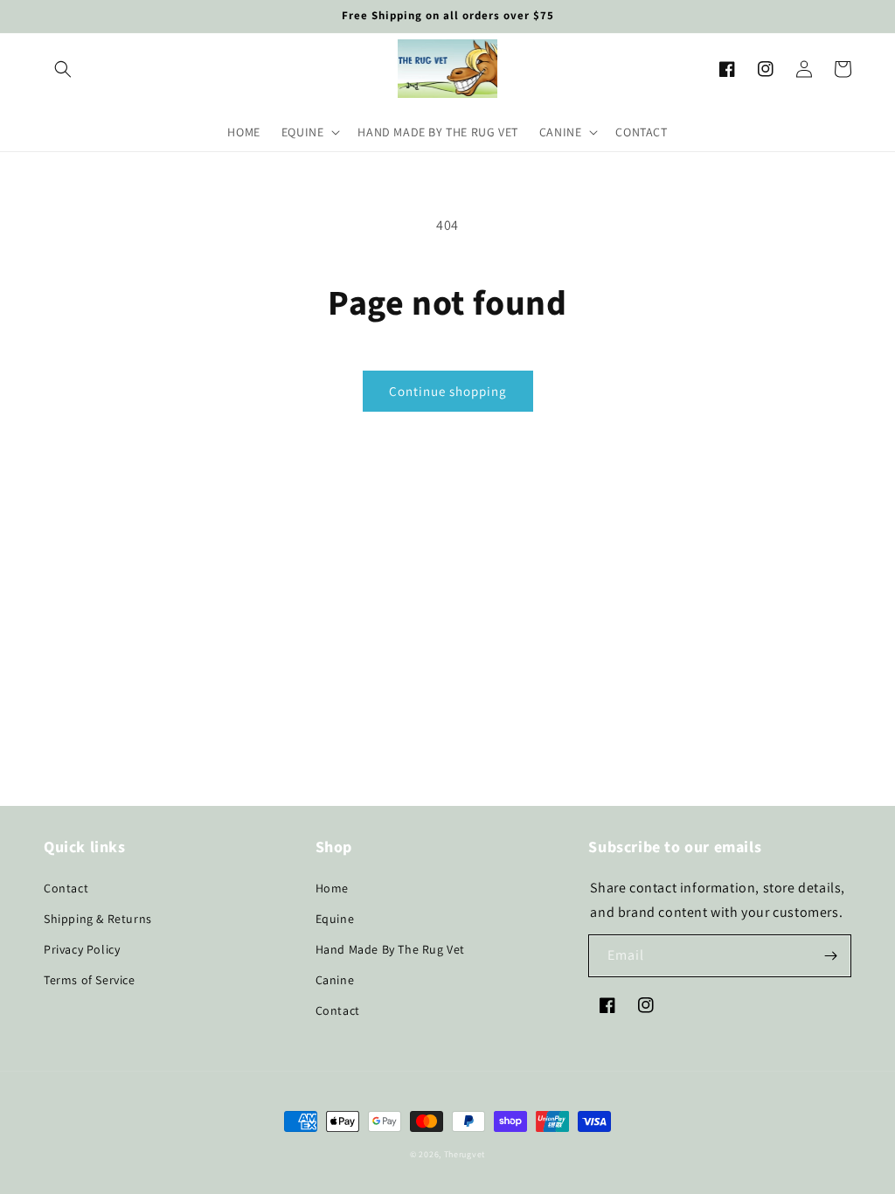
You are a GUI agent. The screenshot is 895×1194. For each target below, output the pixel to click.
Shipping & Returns (98, 919)
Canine (335, 980)
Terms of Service (89, 980)
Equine (335, 919)
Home (332, 888)
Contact (66, 888)
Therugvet (464, 1154)
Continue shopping (448, 391)
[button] (63, 69)
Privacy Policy (82, 949)
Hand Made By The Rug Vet (390, 949)
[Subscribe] (830, 955)
